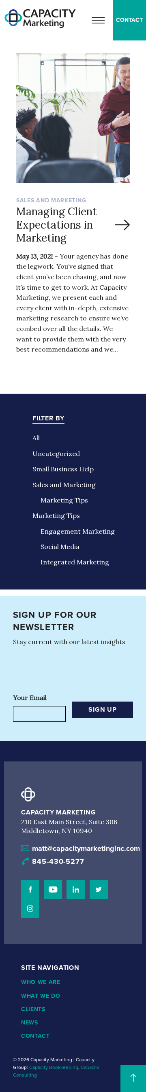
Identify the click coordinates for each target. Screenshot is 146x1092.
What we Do (40, 995)
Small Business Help (63, 469)
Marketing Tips (64, 500)
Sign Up (102, 710)
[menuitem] (129, 20)
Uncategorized (56, 454)
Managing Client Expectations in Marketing (56, 224)
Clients (33, 1009)
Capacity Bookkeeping (53, 1067)
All (36, 438)
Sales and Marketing (64, 485)
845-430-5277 (58, 861)
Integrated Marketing (75, 562)
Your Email (30, 697)
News (29, 1022)
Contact (129, 20)
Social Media (60, 547)
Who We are (40, 982)
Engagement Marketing (78, 531)
